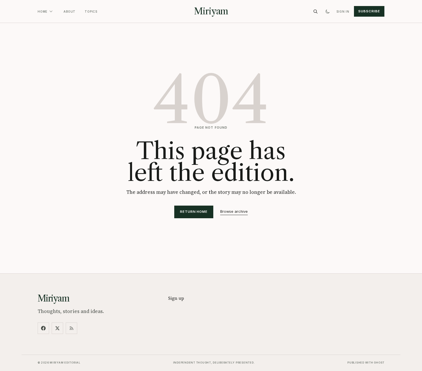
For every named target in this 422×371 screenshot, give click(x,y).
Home (42, 11)
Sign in (342, 11)
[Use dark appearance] (328, 11)
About (69, 11)
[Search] (315, 11)
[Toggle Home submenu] (50, 11)
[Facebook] (43, 328)
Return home (194, 212)
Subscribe (369, 11)
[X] (57, 328)
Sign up (176, 298)
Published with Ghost (365, 362)
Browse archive (234, 211)
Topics (91, 11)
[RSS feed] (71, 328)
